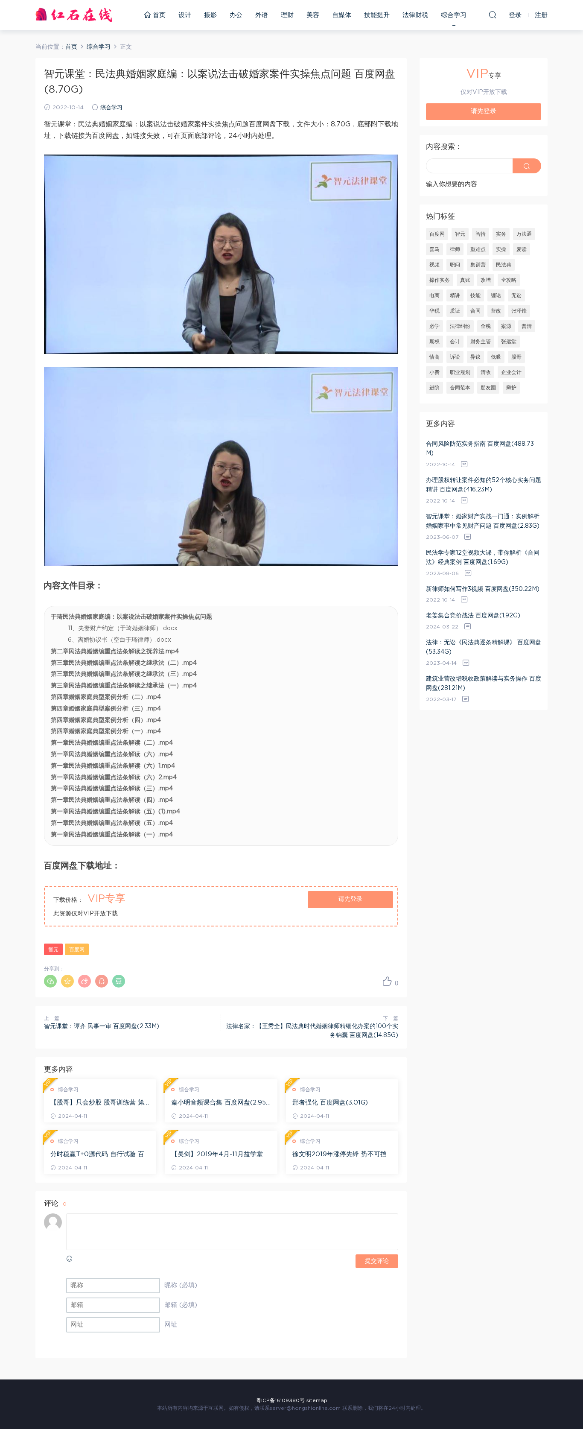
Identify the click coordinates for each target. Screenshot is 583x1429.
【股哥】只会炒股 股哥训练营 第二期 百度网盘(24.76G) (97, 1103)
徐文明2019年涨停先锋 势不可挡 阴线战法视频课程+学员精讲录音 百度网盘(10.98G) (339, 1155)
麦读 (521, 249)
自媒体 (341, 15)
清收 (486, 372)
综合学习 (453, 15)
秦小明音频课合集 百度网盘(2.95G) (218, 1103)
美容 (312, 15)
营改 (496, 310)
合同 (475, 310)
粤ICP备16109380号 (280, 1400)
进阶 (434, 387)
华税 (434, 310)
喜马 (434, 249)
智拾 (480, 234)
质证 (455, 310)
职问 (455, 264)
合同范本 (460, 387)
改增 (486, 280)
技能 (475, 295)
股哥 (516, 356)
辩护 (511, 387)
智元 (53, 949)
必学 (434, 326)
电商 (434, 295)
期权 (434, 341)
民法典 (503, 264)
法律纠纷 (460, 326)
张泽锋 (519, 310)
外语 (261, 15)
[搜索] (492, 14)
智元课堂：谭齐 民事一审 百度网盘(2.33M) (101, 1026)
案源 (506, 326)
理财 (287, 15)
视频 (434, 264)
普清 (527, 326)
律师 (455, 249)
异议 (475, 356)
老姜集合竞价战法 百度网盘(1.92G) (473, 616)
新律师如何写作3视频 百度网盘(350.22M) (482, 589)
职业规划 (460, 372)
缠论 (496, 295)
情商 (434, 356)
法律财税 (415, 15)
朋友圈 (488, 387)
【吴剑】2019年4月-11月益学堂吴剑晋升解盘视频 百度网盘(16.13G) (220, 1155)
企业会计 (511, 372)
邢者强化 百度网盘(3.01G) (330, 1102)
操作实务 (439, 280)
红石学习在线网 (73, 15)
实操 (501, 249)
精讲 (455, 295)
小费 (434, 372)
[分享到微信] (50, 981)
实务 (501, 234)
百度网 (77, 949)
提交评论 (377, 1261)
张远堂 (508, 341)
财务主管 (480, 341)
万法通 (524, 234)
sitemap (316, 1400)
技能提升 (377, 15)
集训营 (478, 264)
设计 (184, 15)
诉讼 (455, 356)
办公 (236, 15)
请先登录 (350, 899)
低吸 (496, 356)
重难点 (478, 249)
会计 (455, 341)
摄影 (210, 15)
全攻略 (508, 280)
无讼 (516, 295)
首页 (158, 15)
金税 (486, 326)
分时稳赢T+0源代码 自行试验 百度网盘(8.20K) (97, 1155)
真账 (465, 280)
